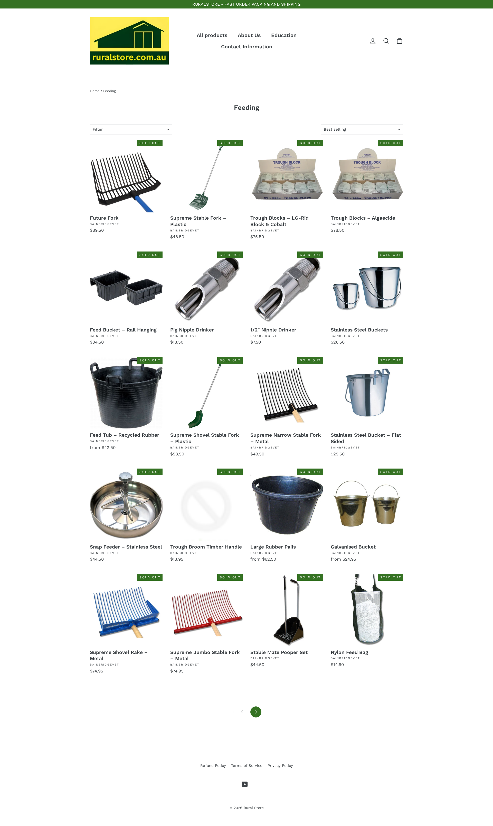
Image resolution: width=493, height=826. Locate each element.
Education (284, 35)
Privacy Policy (280, 765)
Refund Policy (213, 765)
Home (95, 91)
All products (212, 35)
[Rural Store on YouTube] (245, 784)
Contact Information (246, 46)
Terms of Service (246, 765)
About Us (249, 35)
